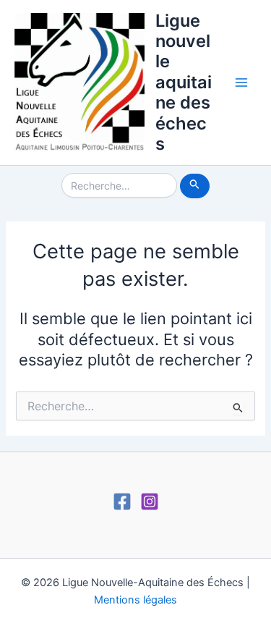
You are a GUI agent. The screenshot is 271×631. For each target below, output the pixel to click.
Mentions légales (135, 599)
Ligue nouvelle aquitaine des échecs (183, 82)
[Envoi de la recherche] (195, 186)
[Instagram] (149, 501)
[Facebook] (122, 501)
